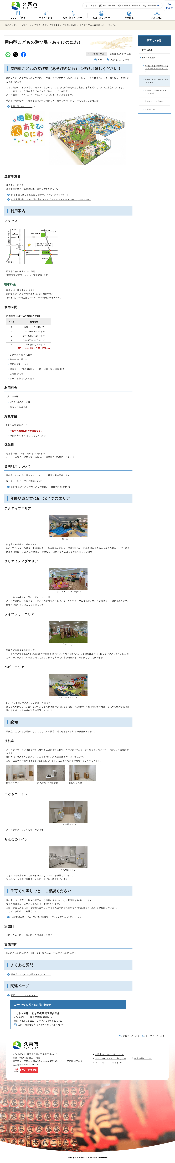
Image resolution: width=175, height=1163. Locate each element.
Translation (151, 6)
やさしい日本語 (109, 6)
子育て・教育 (45, 18)
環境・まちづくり (101, 18)
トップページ (25, 25)
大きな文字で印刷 (119, 59)
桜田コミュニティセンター (24, 995)
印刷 (100, 60)
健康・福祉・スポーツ (74, 18)
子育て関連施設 (69, 25)
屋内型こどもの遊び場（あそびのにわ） (31, 974)
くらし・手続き (18, 18)
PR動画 (21, 106)
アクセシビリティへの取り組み (110, 1058)
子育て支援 (54, 25)
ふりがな (92, 6)
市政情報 (129, 18)
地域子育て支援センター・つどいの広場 (156, 91)
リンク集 (99, 1062)
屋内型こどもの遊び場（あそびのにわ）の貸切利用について (41, 487)
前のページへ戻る (131, 1036)
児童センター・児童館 (154, 101)
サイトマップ (119, 1062)
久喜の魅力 (157, 18)
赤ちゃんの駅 (150, 109)
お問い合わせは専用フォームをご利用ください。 (42, 1025)
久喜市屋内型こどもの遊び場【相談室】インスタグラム (45, 917)
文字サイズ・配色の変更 (131, 6)
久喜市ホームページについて (109, 1054)
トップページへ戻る (155, 1036)
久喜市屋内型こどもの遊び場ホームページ (39, 195)
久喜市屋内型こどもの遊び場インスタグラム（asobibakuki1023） (51, 199)
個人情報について (143, 1058)
